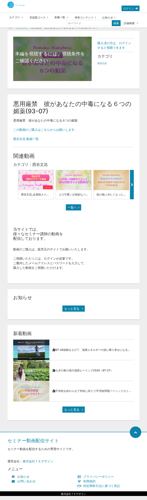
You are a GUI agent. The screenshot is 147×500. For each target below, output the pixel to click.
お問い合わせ (26, 481)
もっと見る (72, 308)
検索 (116, 23)
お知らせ (107, 17)
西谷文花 (102, 63)
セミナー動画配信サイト (33, 440)
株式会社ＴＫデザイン (38, 461)
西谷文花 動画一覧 (26, 139)
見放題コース (37, 17)
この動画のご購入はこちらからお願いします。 (45, 130)
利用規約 (89, 481)
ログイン (128, 8)
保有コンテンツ (84, 17)
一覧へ (72, 207)
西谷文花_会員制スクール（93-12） (43, 194)
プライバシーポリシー (98, 476)
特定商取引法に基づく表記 (101, 486)
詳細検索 (129, 23)
